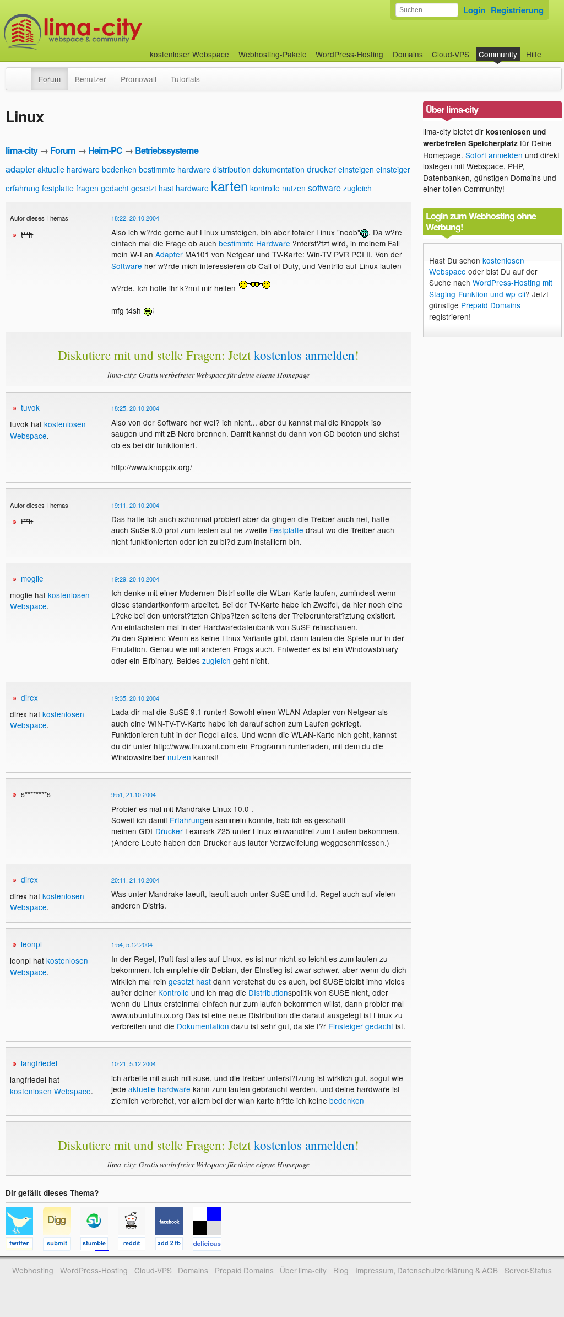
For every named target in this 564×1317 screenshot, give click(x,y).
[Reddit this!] (136, 1245)
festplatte (58, 187)
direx (29, 697)
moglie (32, 578)
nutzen (294, 187)
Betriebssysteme (166, 150)
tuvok (30, 407)
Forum (50, 78)
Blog (341, 1270)
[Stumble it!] (99, 1245)
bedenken (119, 169)
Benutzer (90, 78)
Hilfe (533, 54)
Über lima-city (303, 1270)
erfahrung (23, 187)
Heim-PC (105, 150)
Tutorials (185, 78)
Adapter (169, 254)
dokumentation (279, 169)
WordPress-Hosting (349, 54)
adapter (20, 169)
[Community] (24, 73)
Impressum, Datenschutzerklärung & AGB (426, 1270)
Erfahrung (187, 819)
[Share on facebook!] (174, 1245)
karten (229, 185)
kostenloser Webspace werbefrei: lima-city (114, 32)
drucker (321, 169)
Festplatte (286, 529)
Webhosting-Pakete (272, 54)
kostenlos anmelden (304, 355)
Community (498, 54)
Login (474, 9)
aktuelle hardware (68, 169)
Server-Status (528, 1270)
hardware (192, 187)
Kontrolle (173, 992)
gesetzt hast (152, 187)
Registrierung (517, 9)
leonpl (31, 943)
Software (126, 265)
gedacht (115, 187)
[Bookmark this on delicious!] (210, 1245)
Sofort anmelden (494, 154)
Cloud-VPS (450, 54)
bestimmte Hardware (254, 243)
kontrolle (265, 187)
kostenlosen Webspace (50, 1090)
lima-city (21, 150)
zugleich (357, 187)
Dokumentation (203, 1025)
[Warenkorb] (550, 48)
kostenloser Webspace (189, 54)
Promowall (138, 78)
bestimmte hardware (174, 169)
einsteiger (393, 169)
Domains (408, 54)
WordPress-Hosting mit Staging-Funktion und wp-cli (490, 288)
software (324, 187)
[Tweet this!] (24, 1245)
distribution (232, 169)
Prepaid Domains (490, 304)
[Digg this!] (61, 1245)
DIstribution (268, 992)
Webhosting (32, 1270)
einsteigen (356, 169)
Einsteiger (345, 1025)
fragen (87, 187)
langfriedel (39, 1062)
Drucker (169, 830)
